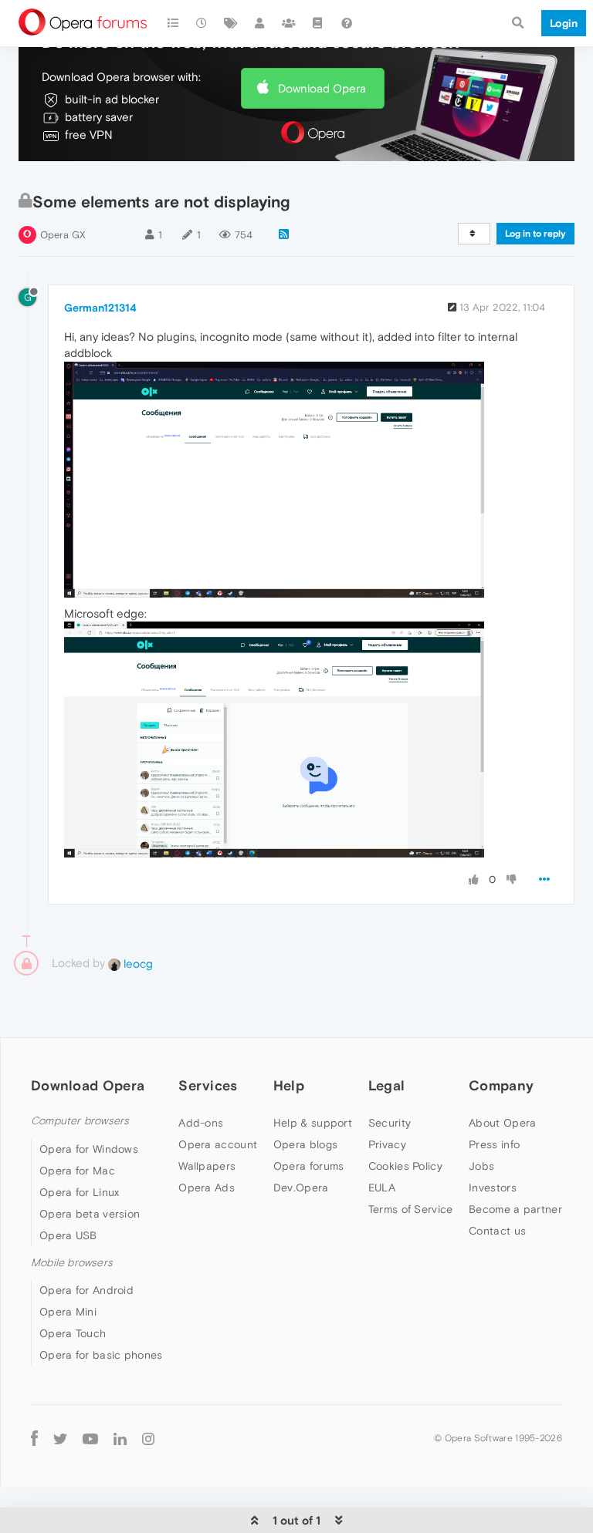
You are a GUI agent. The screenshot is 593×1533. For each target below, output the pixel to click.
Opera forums (308, 1166)
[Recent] (202, 23)
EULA (381, 1187)
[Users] (260, 23)
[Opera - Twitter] (60, 1438)
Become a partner (515, 1209)
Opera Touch (72, 1333)
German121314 (100, 308)
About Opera (502, 1123)
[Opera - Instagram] (148, 1438)
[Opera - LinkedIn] (120, 1438)
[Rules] (318, 23)
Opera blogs (305, 1144)
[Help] (346, 23)
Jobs (481, 1166)
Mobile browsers (72, 1262)
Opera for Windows (88, 1149)
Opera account (217, 1144)
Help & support (312, 1123)
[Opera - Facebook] (34, 1437)
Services (207, 1085)
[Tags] (231, 23)
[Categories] (173, 23)
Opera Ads (206, 1187)
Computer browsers (80, 1120)
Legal (386, 1085)
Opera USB (68, 1235)
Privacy (387, 1144)
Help (288, 1085)
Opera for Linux (79, 1192)
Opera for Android (86, 1290)
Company (501, 1085)
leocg (136, 963)
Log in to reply (535, 233)
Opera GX (63, 235)
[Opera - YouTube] (90, 1438)
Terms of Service (410, 1209)
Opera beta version (89, 1214)
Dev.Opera (301, 1187)
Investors (493, 1187)
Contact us (497, 1231)
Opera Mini (68, 1312)
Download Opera (322, 88)
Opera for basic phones (101, 1355)
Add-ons (200, 1123)
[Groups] (288, 23)
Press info (494, 1144)
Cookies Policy (405, 1166)
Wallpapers (207, 1166)
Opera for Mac (77, 1170)
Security (389, 1123)
